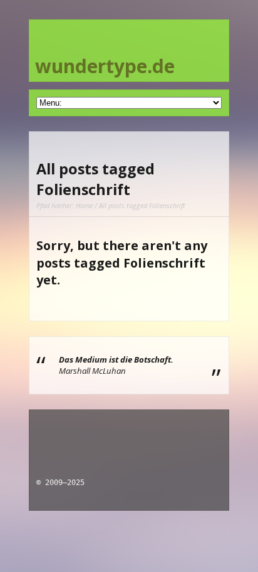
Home (84, 205)
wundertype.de (105, 66)
